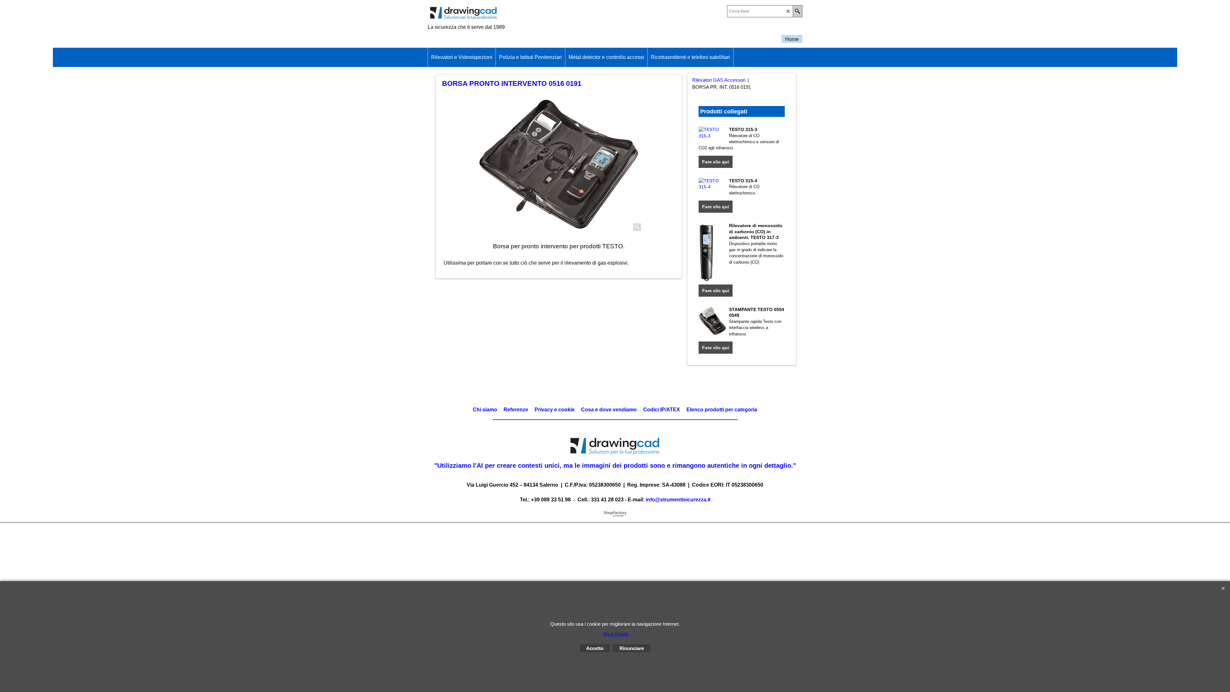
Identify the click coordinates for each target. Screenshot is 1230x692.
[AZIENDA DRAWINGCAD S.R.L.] (484, 13)
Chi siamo (485, 409)
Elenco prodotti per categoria (721, 409)
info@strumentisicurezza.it (678, 499)
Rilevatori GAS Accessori (718, 80)
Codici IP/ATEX (661, 409)
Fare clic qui (715, 161)
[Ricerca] (797, 11)
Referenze (515, 409)
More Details (616, 634)
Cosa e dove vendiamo (609, 409)
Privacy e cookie (555, 409)
